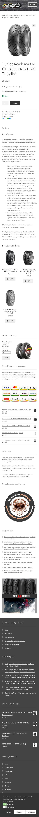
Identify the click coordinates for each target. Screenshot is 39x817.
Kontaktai (8, 648)
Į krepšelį (15, 103)
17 (7, 116)
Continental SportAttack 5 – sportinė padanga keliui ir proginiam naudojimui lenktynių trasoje (20, 548)
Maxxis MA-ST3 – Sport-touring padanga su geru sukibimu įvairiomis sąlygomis (18, 571)
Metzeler (8, 790)
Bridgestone (9, 768)
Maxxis (7, 786)
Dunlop (11, 116)
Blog (6, 630)
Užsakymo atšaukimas (12, 644)
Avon (6, 764)
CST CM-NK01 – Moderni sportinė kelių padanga (18, 567)
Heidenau (8, 782)
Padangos (17, 15)
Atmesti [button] (8, 812)
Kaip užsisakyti (9, 637)
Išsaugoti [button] (19, 812)
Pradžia (6, 15)
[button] (33, 25)
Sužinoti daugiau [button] (8, 801)
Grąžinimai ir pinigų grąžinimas (15, 641)
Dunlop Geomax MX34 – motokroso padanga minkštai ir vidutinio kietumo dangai (20, 558)
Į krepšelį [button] (10, 279)
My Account (8, 633)
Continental (9, 771)
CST (6, 775)
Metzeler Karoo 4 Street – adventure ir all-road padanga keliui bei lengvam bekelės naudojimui (18, 553)
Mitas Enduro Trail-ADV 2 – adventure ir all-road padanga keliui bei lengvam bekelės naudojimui (18, 543)
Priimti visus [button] (31, 812)
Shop (11, 15)
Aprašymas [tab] (5, 128)
